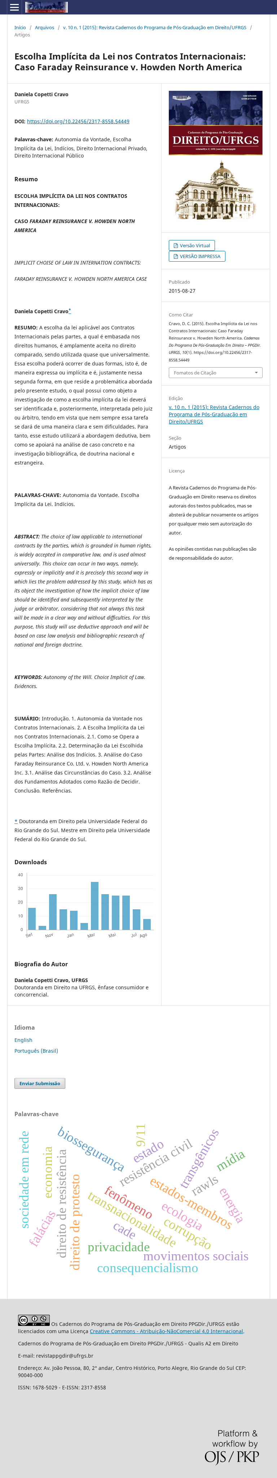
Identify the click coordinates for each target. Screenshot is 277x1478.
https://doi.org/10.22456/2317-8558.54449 (78, 121)
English (23, 1040)
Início (20, 27)
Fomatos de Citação (195, 372)
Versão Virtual (194, 245)
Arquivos (44, 27)
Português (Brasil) (36, 1050)
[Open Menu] (14, 7)
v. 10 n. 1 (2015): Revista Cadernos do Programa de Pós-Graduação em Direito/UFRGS (154, 27)
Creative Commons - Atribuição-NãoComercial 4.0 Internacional (166, 1331)
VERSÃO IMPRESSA (199, 256)
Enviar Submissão (39, 1083)
